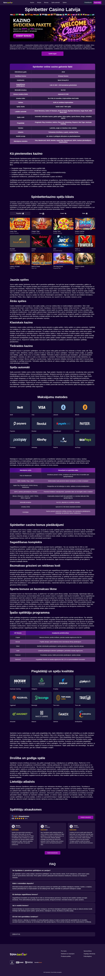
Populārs (19, 213)
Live (40, 213)
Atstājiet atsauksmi (86, 817)
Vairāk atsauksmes (52, 852)
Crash (62, 213)
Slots (83, 213)
